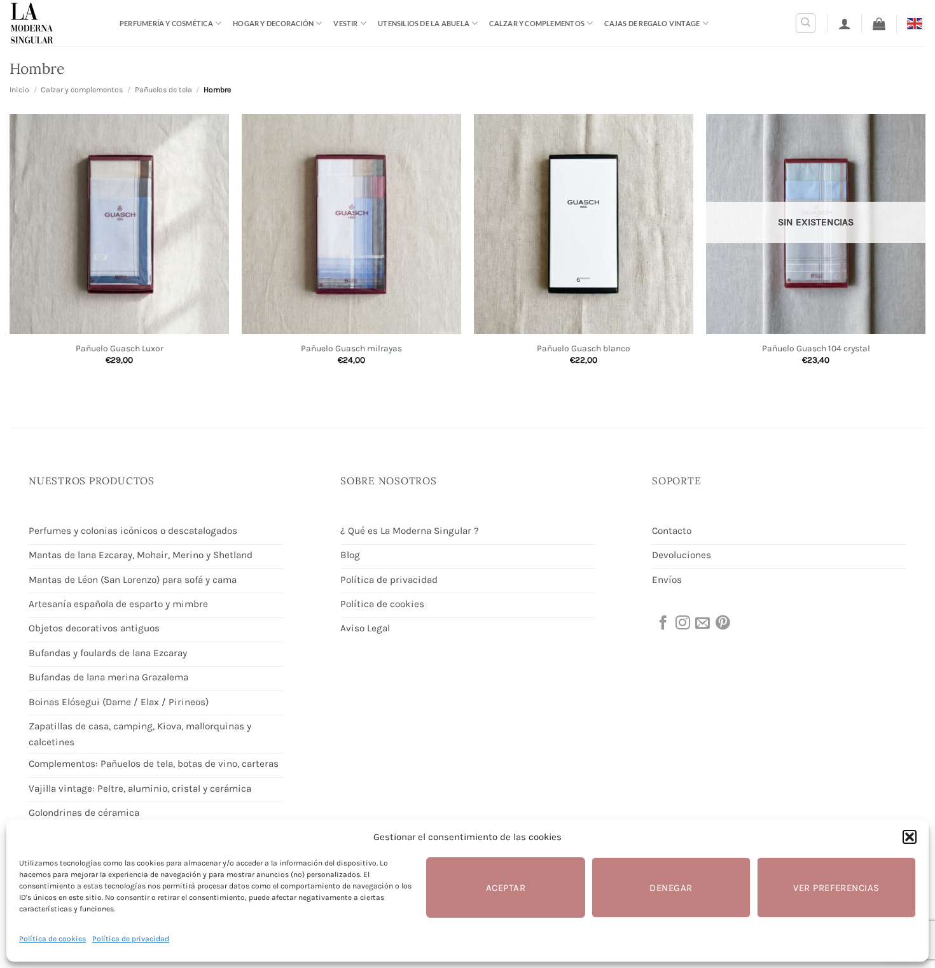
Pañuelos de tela (163, 89)
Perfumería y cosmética (166, 23)
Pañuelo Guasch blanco (583, 348)
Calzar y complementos (537, 23)
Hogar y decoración (273, 23)
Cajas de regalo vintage (652, 23)
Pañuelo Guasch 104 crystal (816, 348)
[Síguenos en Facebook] (662, 623)
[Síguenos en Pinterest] (722, 623)
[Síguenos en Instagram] (681, 623)
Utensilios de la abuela (423, 23)
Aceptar (505, 888)
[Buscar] (805, 23)
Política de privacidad (130, 938)
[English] (916, 22)
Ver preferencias (836, 888)
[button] (909, 837)
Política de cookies (52, 938)
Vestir (345, 23)
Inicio (19, 89)
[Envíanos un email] (701, 623)
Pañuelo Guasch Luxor (119, 348)
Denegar (670, 888)
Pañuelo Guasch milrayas (351, 348)
